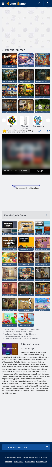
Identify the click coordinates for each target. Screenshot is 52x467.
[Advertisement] (24, 27)
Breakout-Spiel (22, 329)
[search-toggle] (39, 3)
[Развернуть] (48, 131)
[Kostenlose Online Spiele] (16, 3)
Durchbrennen (30, 334)
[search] (47, 447)
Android (35, 339)
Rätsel (30, 332)
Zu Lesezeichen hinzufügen (27, 188)
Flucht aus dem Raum (13, 339)
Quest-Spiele (21, 332)
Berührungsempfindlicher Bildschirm (18, 336)
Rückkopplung (41, 462)
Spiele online (9, 329)
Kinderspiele (35, 329)
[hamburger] (3, 3)
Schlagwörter (30, 462)
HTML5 (26, 339)
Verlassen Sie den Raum (14, 334)
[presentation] (4, 120)
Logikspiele (9, 332)
